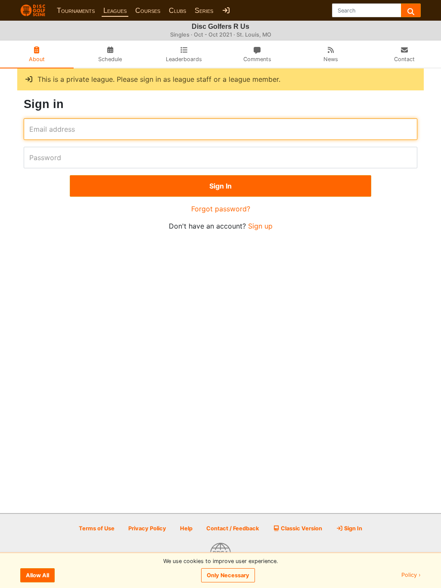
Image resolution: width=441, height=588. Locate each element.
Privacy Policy (147, 528)
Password (32, 157)
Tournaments (76, 10)
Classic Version (301, 528)
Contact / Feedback (232, 528)
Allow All (37, 575)
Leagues (115, 10)
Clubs (177, 10)
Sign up (260, 226)
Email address (32, 129)
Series (204, 10)
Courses (147, 10)
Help (186, 528)
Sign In (352, 528)
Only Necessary (228, 575)
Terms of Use (97, 528)
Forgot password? (220, 208)
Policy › (411, 575)
